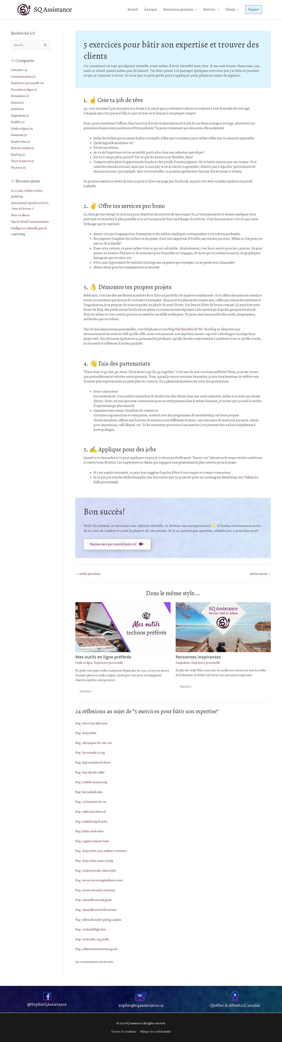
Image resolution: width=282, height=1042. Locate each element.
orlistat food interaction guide (99, 949)
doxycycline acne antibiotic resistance (104, 851)
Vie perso (16, 168)
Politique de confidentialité (155, 1032)
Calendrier (17, 70)
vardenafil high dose (94, 929)
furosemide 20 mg (93, 753)
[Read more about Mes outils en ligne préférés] (123, 627)
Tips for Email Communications (30, 222)
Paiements (17, 135)
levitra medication (92, 831)
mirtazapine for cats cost (97, 743)
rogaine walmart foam (95, 841)
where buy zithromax (94, 723)
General (15, 103)
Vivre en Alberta (20, 215)
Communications (21, 77)
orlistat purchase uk (94, 812)
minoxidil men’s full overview (99, 910)
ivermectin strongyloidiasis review (102, 880)
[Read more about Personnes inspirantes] (223, 627)
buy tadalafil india (92, 792)
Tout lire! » (85, 691)
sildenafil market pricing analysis (101, 920)
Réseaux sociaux (21, 148)
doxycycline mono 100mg (97, 861)
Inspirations (18, 116)
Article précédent (88, 574)
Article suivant (260, 574)
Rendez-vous (18, 142)
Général (15, 109)
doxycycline (89, 733)
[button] (253, 9)
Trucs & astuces (21, 161)
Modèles (16, 122)
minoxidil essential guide (97, 900)
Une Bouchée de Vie (189, 329)
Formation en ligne (22, 90)
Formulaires (18, 96)
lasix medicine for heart (96, 763)
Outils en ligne (19, 129)
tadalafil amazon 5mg (94, 782)
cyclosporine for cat (94, 802)
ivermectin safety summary (98, 890)
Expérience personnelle (25, 83)
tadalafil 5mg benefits (94, 822)
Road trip (16, 155)
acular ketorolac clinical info (99, 871)
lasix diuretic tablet (93, 772)
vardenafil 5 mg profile (95, 939)
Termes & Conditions (123, 1032)
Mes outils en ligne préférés (103, 657)
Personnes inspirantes (198, 657)
